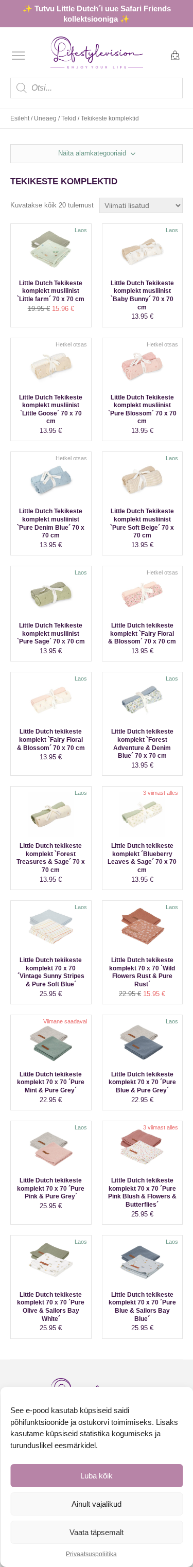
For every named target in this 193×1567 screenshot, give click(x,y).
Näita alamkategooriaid (93, 153)
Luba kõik (96, 1475)
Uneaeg (45, 118)
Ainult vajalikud (96, 1504)
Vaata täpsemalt (96, 1532)
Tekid (68, 118)
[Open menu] (18, 55)
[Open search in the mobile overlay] (96, 88)
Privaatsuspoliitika (91, 1554)
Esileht (19, 118)
